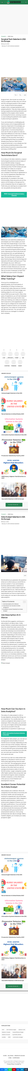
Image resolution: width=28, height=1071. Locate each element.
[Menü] (2, 2)
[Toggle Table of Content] (23, 602)
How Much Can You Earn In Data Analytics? (11, 606)
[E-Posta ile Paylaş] (26, 1069)
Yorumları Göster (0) (13, 504)
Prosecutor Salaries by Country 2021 (12, 456)
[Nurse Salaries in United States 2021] (14, 404)
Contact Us (18, 1064)
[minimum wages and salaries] (14, 2)
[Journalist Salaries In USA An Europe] (14, 489)
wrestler (4, 1037)
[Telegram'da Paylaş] (22, 1069)
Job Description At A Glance (10, 604)
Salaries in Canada (6, 1032)
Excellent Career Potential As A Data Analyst (13, 610)
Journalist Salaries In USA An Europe (12, 499)
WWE (9, 1037)
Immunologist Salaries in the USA (11, 393)
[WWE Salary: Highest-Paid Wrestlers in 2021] (14, 467)
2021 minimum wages (11, 1029)
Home (5, 1055)
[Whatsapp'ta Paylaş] (10, 1069)
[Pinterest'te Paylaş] (14, 1069)
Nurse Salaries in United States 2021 (12, 414)
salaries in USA (21, 1029)
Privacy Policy (10, 1064)
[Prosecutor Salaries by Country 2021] (14, 446)
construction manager (18, 1037)
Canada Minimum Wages (17, 1032)
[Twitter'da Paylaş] (6, 1069)
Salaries (11, 1055)
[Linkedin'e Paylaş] (18, 1069)
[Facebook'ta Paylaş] (2, 1069)
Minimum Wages (19, 1055)
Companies (16, 1058)
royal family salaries (16, 1034)
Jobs (10, 1058)
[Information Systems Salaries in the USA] (14, 425)
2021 (3, 1029)
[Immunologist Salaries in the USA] (14, 384)
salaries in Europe (6, 1034)
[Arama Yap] (26, 2)
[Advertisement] (14, 19)
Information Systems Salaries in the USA (14, 435)
